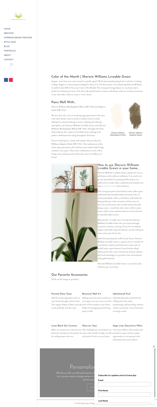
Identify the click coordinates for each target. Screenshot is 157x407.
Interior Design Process (18, 38)
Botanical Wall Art (91, 294)
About (7, 55)
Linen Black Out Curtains (64, 326)
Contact (8, 60)
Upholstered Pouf (121, 294)
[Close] (154, 346)
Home (7, 29)
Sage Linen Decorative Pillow (127, 326)
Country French (109, 186)
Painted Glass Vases (61, 294)
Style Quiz (10, 42)
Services (9, 33)
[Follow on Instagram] (11, 80)
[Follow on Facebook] (6, 80)
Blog (7, 47)
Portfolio (10, 51)
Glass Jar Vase (89, 326)
